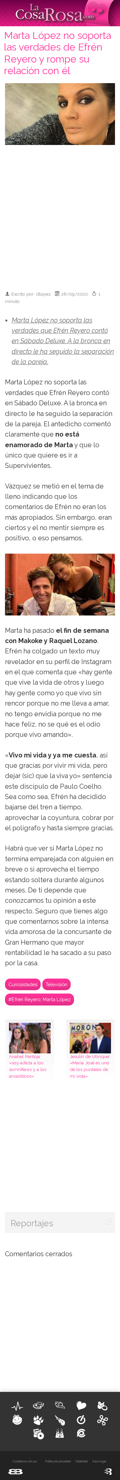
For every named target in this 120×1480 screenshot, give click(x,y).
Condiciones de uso (25, 1461)
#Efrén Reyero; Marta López (39, 999)
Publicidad (81, 1461)
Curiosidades (22, 984)
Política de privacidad (58, 1461)
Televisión (56, 984)
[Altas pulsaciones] (17, 1406)
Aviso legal (99, 1461)
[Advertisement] (60, 215)
